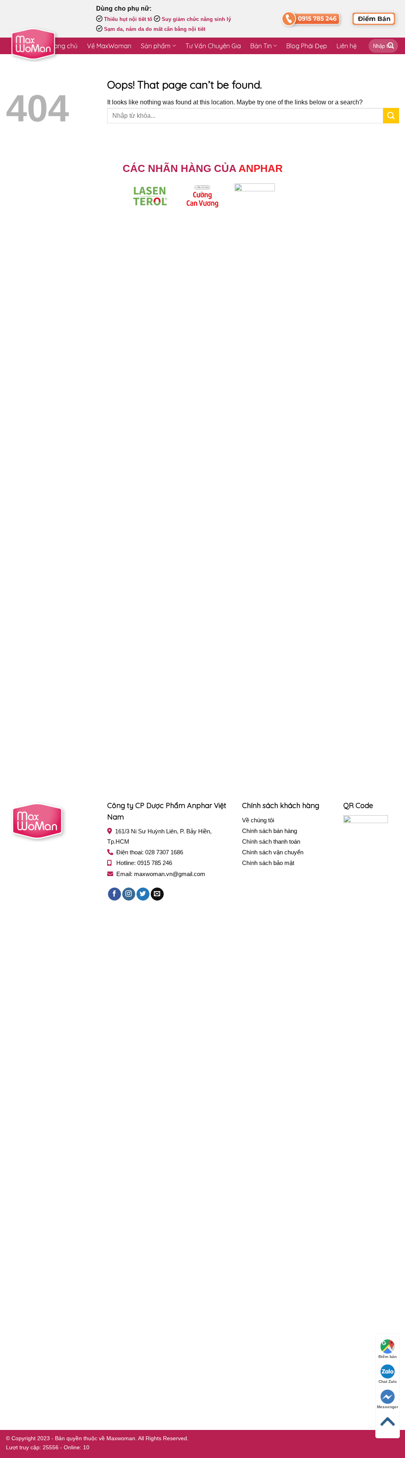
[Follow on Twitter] (143, 894)
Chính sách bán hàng (269, 830)
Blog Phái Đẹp (306, 46)
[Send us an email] (157, 894)
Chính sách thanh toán (271, 841)
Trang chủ (63, 46)
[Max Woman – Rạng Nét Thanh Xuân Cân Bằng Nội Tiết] (33, 44)
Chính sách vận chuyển (272, 852)
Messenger (387, 1407)
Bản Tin (261, 46)
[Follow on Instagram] (128, 894)
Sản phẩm (155, 46)
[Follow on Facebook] (114, 894)
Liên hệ (347, 46)
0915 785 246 (154, 862)
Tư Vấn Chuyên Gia (213, 46)
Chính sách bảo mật (268, 862)
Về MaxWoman (109, 46)
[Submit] (390, 46)
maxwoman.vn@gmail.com (169, 874)
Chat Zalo (388, 1381)
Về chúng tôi (258, 820)
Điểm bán (388, 1356)
